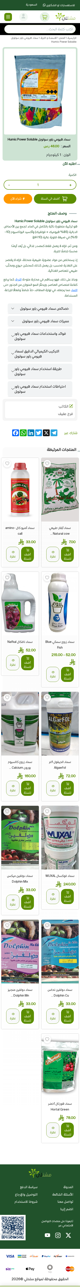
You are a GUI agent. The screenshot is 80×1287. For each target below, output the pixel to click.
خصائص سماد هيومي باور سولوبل (44, 308)
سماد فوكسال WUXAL (59, 876)
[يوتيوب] (47, 1236)
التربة (18, 279)
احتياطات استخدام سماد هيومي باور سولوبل (40, 388)
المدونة (68, 1187)
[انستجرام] (58, 1236)
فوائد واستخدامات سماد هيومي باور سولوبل (40, 336)
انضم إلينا (66, 1209)
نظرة (53, 556)
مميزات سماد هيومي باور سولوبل (45, 321)
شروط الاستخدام (26, 1201)
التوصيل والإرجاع (26, 1194)
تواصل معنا (65, 1201)
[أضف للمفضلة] (47, 463)
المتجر (61, 37)
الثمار (74, 290)
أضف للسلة (67, 556)
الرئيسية (71, 37)
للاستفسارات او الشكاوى (60, 5)
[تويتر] (68, 1236)
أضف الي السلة (50, 198)
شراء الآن (16, 198)
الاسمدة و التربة (48, 37)
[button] (44, 17)
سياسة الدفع (29, 1187)
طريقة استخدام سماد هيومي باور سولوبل (38, 371)
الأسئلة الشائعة (62, 1194)
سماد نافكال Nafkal (20, 642)
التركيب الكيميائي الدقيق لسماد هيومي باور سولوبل (37, 353)
